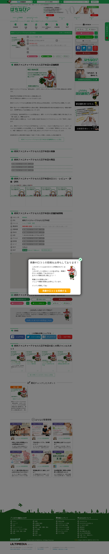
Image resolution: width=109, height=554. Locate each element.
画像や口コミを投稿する (54, 291)
